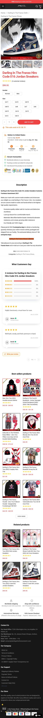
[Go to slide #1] (6, 64)
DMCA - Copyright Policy (9, 659)
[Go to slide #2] (17, 64)
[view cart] (40, 6)
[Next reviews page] (38, 360)
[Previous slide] (4, 39)
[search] (36, 6)
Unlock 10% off (4, 709)
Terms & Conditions (7, 653)
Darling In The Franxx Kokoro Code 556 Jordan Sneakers (31, 583)
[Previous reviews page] (28, 360)
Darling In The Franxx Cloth (18, 13)
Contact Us (5, 680)
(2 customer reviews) (18, 81)
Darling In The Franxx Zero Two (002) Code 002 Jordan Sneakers (11, 583)
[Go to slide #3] (28, 64)
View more (22, 516)
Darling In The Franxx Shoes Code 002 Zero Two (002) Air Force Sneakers (31, 551)
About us (4, 650)
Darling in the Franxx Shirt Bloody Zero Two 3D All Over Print (31, 435)
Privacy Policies (6, 656)
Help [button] (39, 715)
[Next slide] (39, 39)
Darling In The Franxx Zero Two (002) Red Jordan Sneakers (11, 551)
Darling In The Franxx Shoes (11, 16)
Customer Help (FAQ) (8, 683)
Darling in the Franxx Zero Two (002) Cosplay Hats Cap (11, 469)
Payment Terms (6, 674)
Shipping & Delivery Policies (10, 671)
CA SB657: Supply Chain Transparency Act (15, 662)
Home (3, 13)
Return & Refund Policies (9, 677)
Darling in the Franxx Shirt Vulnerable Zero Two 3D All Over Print (31, 502)
